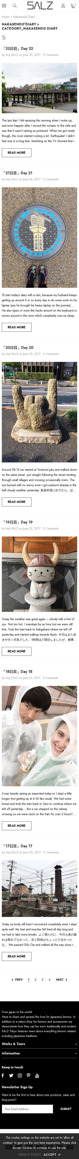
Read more (17, 153)
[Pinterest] (28, 1075)
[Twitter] (11, 1075)
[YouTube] (37, 1075)
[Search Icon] (18, 5)
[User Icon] (63, 6)
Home (5, 17)
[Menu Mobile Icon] (4, 5)
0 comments (51, 55)
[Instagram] (20, 1075)
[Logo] (40, 5)
